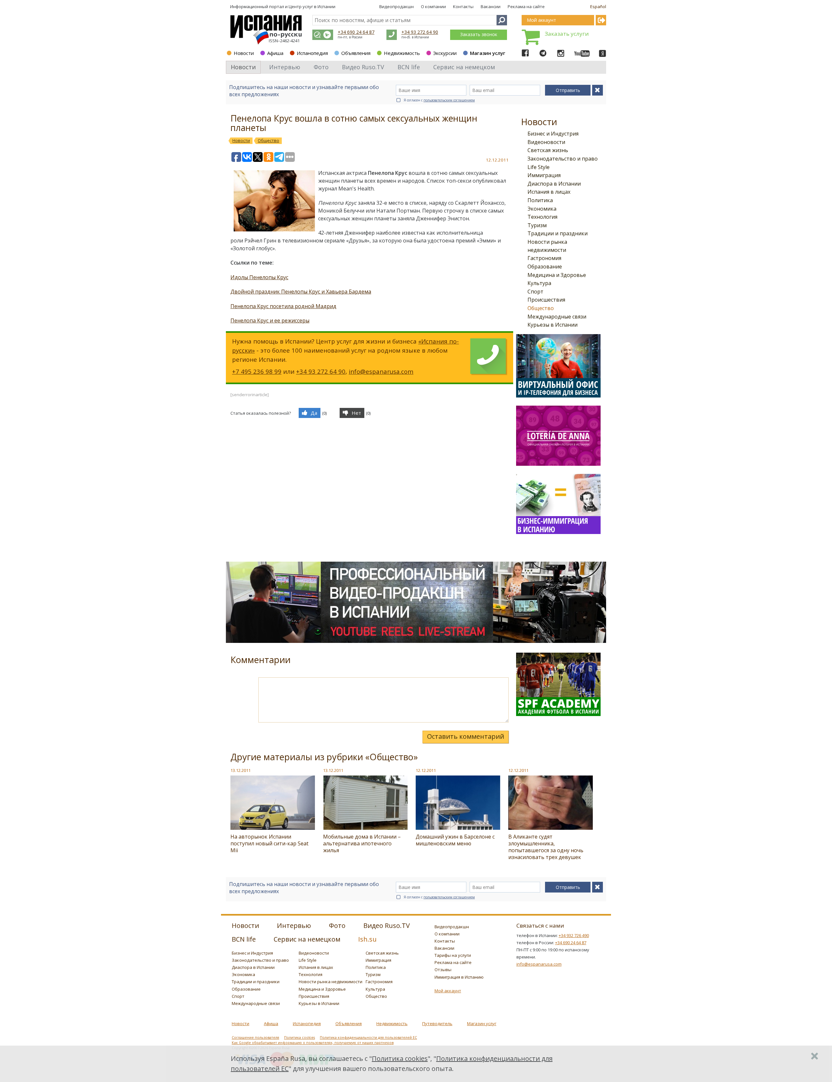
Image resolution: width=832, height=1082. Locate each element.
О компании (433, 6)
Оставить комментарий (465, 736)
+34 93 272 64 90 (419, 32)
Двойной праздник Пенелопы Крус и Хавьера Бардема (300, 291)
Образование (544, 266)
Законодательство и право (562, 158)
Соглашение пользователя (255, 1037)
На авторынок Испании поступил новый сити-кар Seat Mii (269, 843)
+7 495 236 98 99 (256, 371)
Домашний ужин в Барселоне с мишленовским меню (455, 840)
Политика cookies (299, 1037)
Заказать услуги (567, 33)
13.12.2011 (240, 770)
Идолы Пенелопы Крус (259, 277)
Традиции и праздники (557, 233)
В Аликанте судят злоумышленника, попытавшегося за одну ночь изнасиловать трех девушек (545, 847)
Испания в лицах (548, 191)
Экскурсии (445, 53)
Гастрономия (544, 258)
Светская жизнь (547, 150)
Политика (540, 200)
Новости (244, 53)
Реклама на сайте (526, 6)
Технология (542, 216)
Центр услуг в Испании (312, 6)
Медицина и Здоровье (556, 275)
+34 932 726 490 (574, 935)
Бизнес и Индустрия (552, 133)
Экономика (541, 208)
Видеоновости (546, 142)
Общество (540, 308)
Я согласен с (439, 100)
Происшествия (546, 299)
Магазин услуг (487, 53)
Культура (539, 283)
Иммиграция (544, 175)
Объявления (355, 53)
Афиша (275, 53)
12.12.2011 (426, 770)
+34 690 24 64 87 (356, 32)
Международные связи (556, 316)
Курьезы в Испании (552, 324)
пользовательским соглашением (449, 100)
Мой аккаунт (448, 991)
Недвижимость (402, 53)
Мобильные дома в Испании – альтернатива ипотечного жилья (362, 843)
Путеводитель (437, 1023)
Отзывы (443, 969)
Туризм (537, 225)
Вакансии (490, 6)
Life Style (538, 167)
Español (598, 6)
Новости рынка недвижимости (330, 981)
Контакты (463, 6)
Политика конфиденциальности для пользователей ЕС (368, 1037)
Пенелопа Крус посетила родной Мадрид (283, 306)
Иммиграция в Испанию (459, 977)
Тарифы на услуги (453, 955)
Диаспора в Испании (554, 183)
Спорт (535, 291)
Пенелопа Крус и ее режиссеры (269, 320)
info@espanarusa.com (381, 371)
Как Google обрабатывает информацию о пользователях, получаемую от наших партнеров (313, 1042)
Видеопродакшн (396, 6)
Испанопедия (312, 53)
